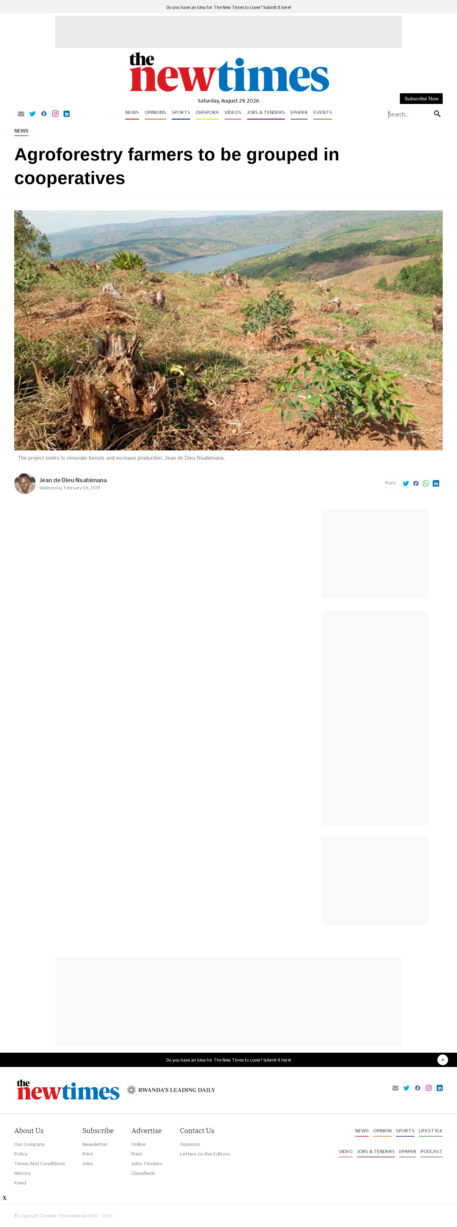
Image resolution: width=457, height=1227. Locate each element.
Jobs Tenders (146, 1163)
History (22, 1173)
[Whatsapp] (426, 484)
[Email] (21, 114)
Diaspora (207, 112)
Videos (233, 112)
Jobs (87, 1163)
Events (322, 112)
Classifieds (143, 1173)
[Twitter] (32, 114)
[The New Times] (228, 92)
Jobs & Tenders (266, 112)
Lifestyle (431, 1130)
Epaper (299, 112)
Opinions (155, 112)
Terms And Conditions (39, 1163)
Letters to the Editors (205, 1154)
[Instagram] (55, 114)
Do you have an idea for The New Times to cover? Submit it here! (228, 7)
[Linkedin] (67, 114)
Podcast (432, 1151)
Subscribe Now (421, 98)
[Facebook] (44, 114)
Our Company (29, 1144)
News (132, 112)
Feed (20, 1183)
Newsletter (95, 1144)
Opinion (382, 1130)
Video (346, 1151)
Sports (181, 112)
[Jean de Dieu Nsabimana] (25, 492)
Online (138, 1144)
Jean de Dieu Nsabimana (73, 480)
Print (87, 1154)
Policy (20, 1154)
